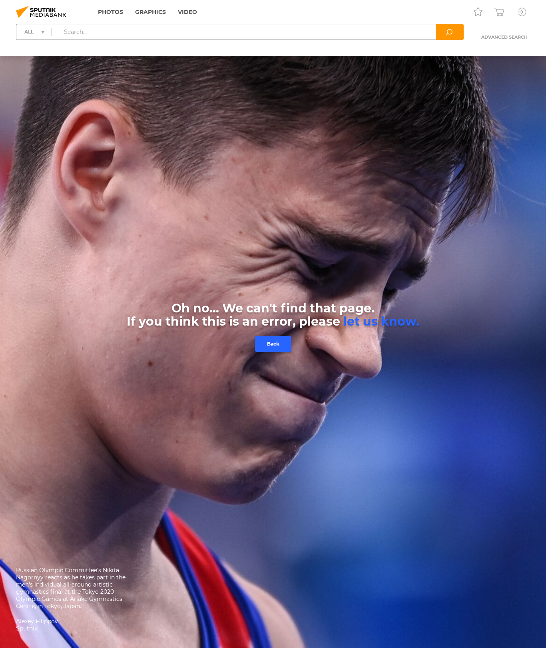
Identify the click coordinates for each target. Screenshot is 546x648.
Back (273, 344)
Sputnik (27, 628)
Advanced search (504, 37)
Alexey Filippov (37, 621)
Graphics (150, 12)
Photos (110, 12)
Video (187, 12)
